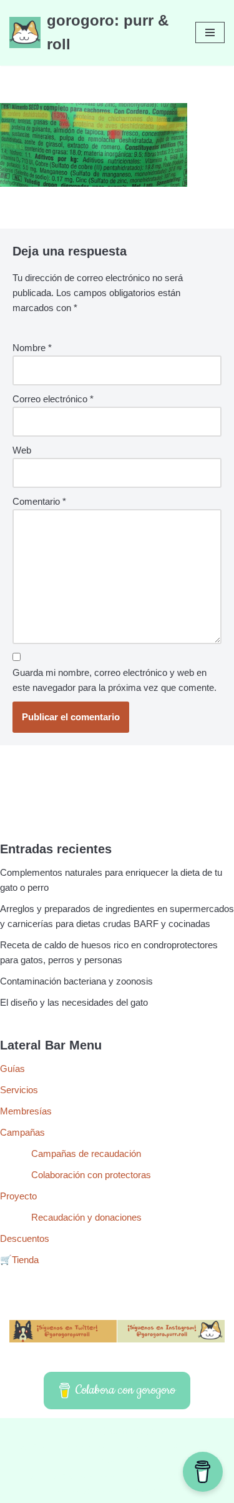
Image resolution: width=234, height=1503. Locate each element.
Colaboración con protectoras (91, 1174)
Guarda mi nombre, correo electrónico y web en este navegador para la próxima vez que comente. (114, 680)
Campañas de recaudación (86, 1153)
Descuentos (24, 1238)
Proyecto (18, 1196)
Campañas (22, 1132)
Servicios (19, 1089)
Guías (12, 1068)
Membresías (26, 1111)
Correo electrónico (53, 399)
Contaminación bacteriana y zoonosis (76, 981)
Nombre (32, 347)
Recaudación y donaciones (86, 1217)
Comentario (39, 501)
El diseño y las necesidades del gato (74, 1002)
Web (21, 450)
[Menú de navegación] (210, 32)
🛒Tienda (19, 1259)
